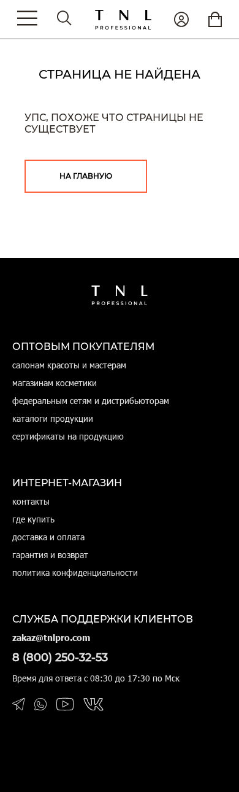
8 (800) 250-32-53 (60, 657)
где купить (33, 519)
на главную (85, 176)
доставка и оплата (48, 537)
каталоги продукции (52, 418)
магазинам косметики (54, 383)
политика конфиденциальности (75, 572)
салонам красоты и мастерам (69, 365)
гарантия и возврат (50, 554)
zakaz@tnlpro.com (51, 637)
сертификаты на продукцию (68, 436)
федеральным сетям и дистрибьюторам (90, 400)
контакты (31, 501)
